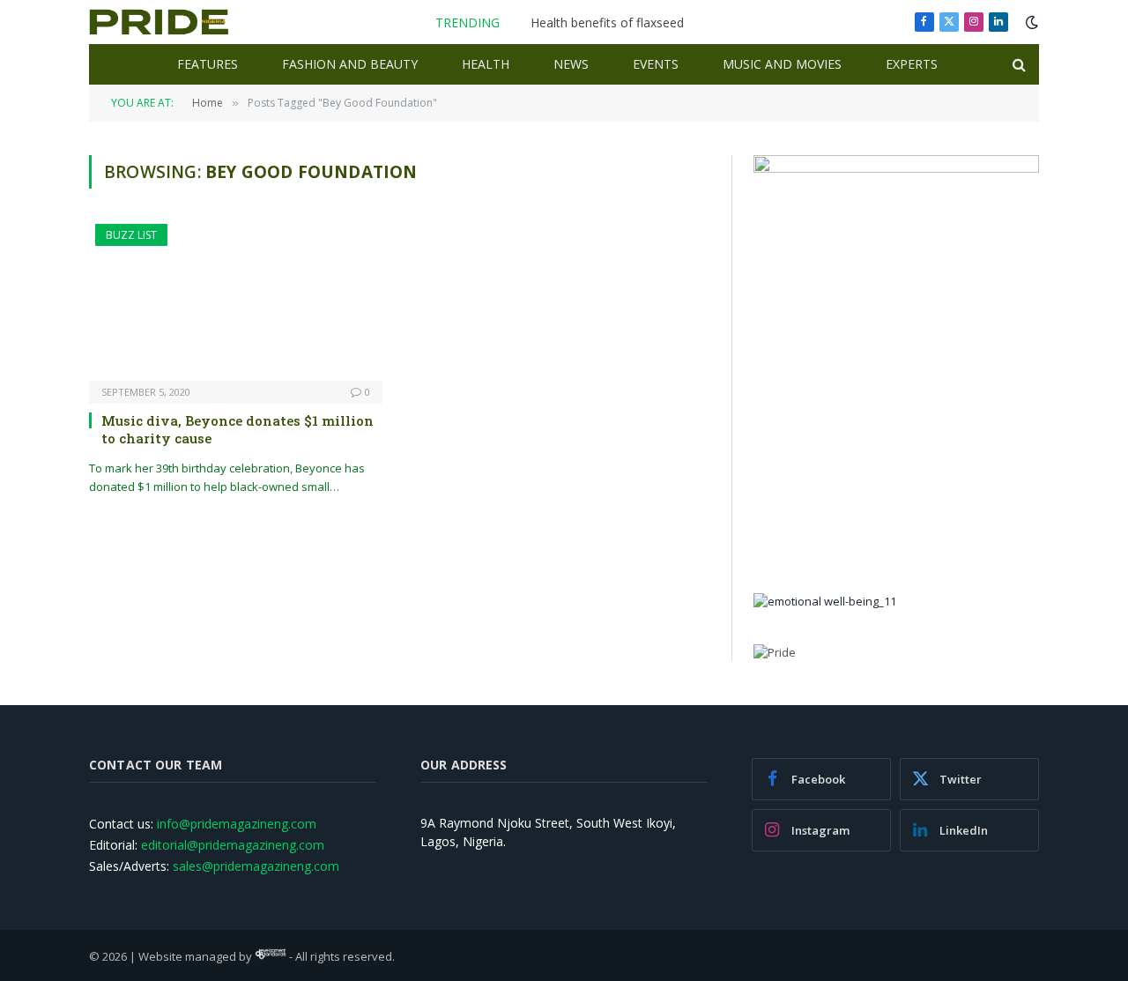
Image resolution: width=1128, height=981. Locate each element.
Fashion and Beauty (350, 64)
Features (207, 64)
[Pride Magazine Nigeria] (159, 22)
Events (656, 64)
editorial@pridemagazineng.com (232, 844)
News (571, 64)
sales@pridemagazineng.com (256, 866)
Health (485, 64)
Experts (912, 64)
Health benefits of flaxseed (607, 23)
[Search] (1017, 65)
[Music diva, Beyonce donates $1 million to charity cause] (235, 302)
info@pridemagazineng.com (236, 823)
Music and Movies (782, 64)
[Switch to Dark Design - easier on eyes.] (1030, 22)
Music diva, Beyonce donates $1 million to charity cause (237, 429)
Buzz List (131, 234)
